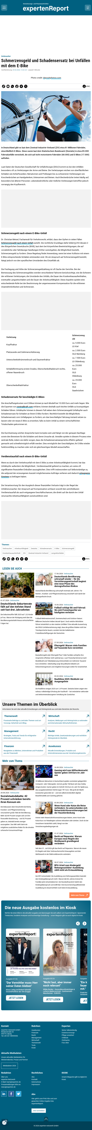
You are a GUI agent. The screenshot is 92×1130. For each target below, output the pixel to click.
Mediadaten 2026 (9, 1066)
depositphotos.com (52, 78)
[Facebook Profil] (11, 1094)
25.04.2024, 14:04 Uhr (20, 70)
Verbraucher (6, 56)
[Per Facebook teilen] (17, 86)
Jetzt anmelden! (39, 1111)
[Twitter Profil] (18, 1094)
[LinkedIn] (4, 1094)
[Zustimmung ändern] (5, 1122)
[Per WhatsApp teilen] (12, 86)
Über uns (4, 1077)
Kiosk (64, 1079)
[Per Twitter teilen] (26, 86)
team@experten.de (13, 1082)
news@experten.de (8, 1087)
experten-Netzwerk (8, 1079)
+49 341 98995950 (11, 1036)
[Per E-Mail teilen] (3, 86)
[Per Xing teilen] (21, 86)
